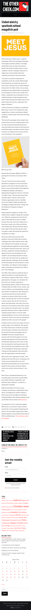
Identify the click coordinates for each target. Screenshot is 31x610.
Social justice (13, 525)
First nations (22, 512)
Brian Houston (14, 503)
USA (7, 530)
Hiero (12, 607)
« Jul (3, 584)
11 (10, 571)
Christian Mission (9, 506)
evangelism (14, 512)
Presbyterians (6, 523)
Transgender (4, 528)
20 (19, 574)
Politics (24, 520)
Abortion (3, 500)
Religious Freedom (17, 523)
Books (8, 503)
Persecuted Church (15, 520)
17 (7, 574)
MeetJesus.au (23, 399)
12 (14, 571)
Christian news (22, 427)
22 (26, 574)
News (9, 427)
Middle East (9, 517)
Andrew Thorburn (9, 500)
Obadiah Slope (23, 517)
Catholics (20, 503)
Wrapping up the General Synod (10, 550)
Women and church (20, 530)
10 (7, 571)
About (3, 451)
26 (14, 577)
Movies (13, 517)
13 (19, 571)
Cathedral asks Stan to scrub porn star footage (14, 547)
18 (10, 574)
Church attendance (19, 509)
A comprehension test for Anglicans (11, 545)
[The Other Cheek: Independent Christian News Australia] (15, 6)
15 (26, 571)
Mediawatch (4, 517)
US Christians (12, 530)
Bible (27, 500)
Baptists (24, 500)
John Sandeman (19, 32)
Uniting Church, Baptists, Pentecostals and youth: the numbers (8, 436)
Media (27, 515)
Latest (5, 427)
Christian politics (6, 509)
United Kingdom (10, 528)
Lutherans (23, 515)
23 (3, 577)
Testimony (18, 525)
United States (17, 528)
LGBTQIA (17, 515)
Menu (15, 15)
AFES (15, 427)
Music (17, 517)
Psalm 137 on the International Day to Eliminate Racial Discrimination (22, 435)
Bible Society (4, 503)
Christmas (13, 509)
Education (8, 512)
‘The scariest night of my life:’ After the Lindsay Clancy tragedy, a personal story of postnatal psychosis (14, 540)
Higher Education (5, 515)
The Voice (23, 525)
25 (10, 577)
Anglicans (17, 500)
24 (7, 577)
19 (14, 574)
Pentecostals (6, 520)
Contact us (4, 448)
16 (3, 574)
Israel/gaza (11, 515)
